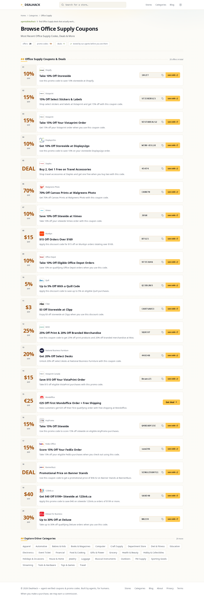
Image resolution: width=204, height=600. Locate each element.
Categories (160, 4)
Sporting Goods (159, 558)
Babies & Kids (59, 546)
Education (175, 546)
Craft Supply (117, 546)
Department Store (137, 546)
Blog (172, 4)
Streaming (28, 565)
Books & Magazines (80, 546)
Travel (83, 565)
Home (23, 15)
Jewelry (72, 558)
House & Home (56, 558)
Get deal (170, 402)
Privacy (170, 588)
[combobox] (92, 5)
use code (171, 75)
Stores (149, 4)
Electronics (28, 552)
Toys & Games (68, 565)
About (160, 588)
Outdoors (125, 558)
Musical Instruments (105, 558)
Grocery (113, 552)
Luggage (85, 558)
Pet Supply (140, 558)
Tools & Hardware (47, 565)
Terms (180, 588)
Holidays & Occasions (33, 558)
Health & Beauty (130, 552)
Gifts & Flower (97, 552)
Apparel (27, 546)
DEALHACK (30, 5)
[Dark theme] (180, 4)
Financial (60, 552)
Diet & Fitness (158, 546)
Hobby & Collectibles (153, 552)
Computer (100, 546)
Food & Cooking (77, 552)
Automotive (41, 546)
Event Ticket (45, 552)
